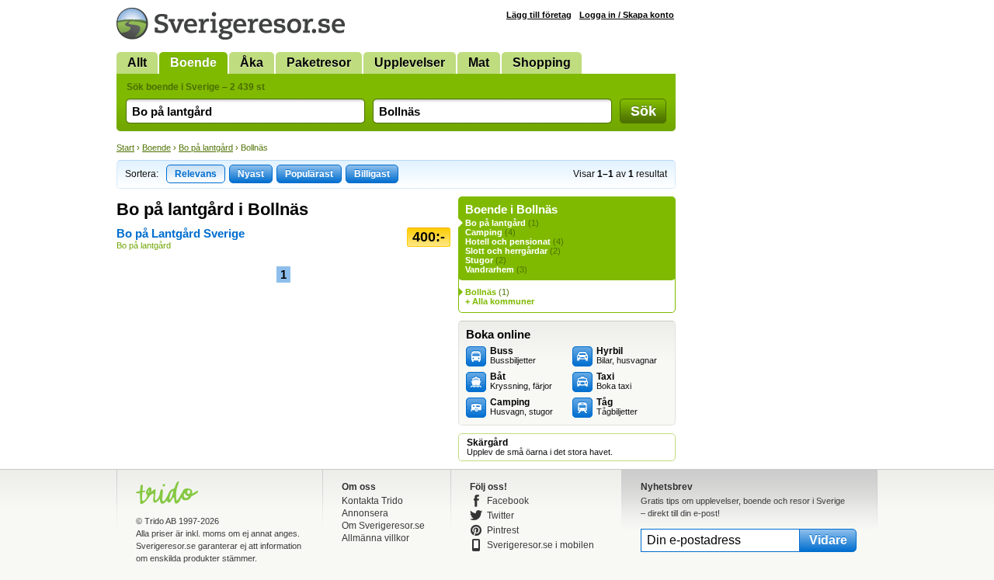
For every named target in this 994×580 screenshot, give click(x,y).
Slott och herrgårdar (506, 250)
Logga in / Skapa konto (626, 14)
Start (125, 147)
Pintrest (503, 530)
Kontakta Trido (372, 500)
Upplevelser (409, 62)
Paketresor (319, 62)
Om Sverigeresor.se (383, 525)
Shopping (542, 62)
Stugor (479, 260)
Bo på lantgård (206, 147)
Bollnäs (480, 292)
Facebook (508, 500)
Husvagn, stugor (521, 407)
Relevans (196, 173)
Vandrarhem (489, 269)
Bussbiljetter (513, 355)
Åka (251, 62)
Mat (478, 62)
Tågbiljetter (617, 407)
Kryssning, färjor (521, 381)
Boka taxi (613, 381)
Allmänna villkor (375, 538)
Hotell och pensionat (508, 241)
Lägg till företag (539, 14)
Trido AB (160, 521)
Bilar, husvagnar (626, 355)
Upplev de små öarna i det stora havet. (540, 447)
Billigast (372, 173)
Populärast (309, 173)
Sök (643, 111)
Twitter (500, 515)
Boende (193, 62)
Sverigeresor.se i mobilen (540, 545)
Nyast (251, 173)
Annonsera (365, 513)
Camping (483, 232)
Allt (137, 62)
